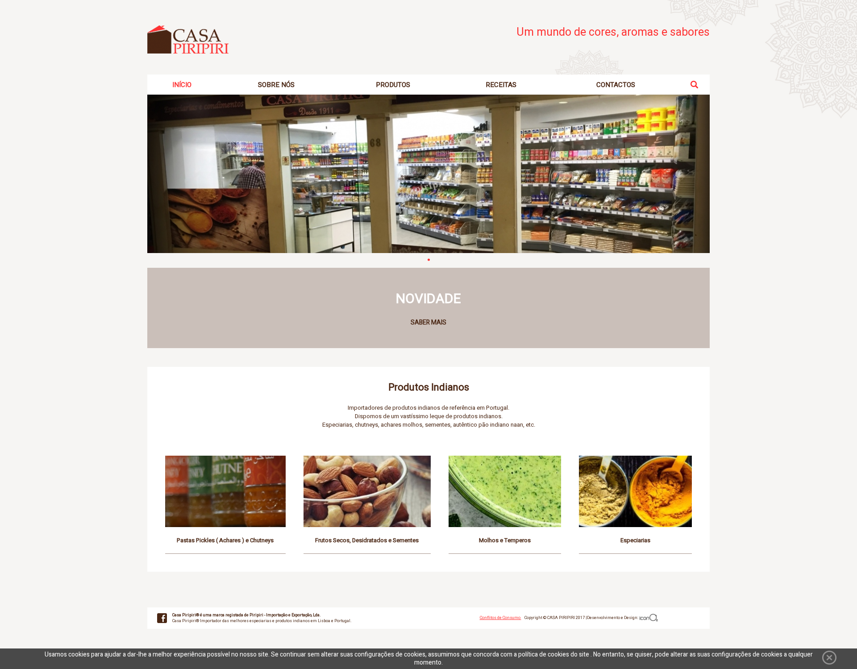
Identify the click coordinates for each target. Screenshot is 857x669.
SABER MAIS (428, 322)
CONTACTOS (615, 85)
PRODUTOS (393, 85)
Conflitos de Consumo (500, 618)
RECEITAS (501, 85)
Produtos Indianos (428, 387)
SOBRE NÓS (276, 85)
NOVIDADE (428, 299)
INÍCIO (181, 85)
